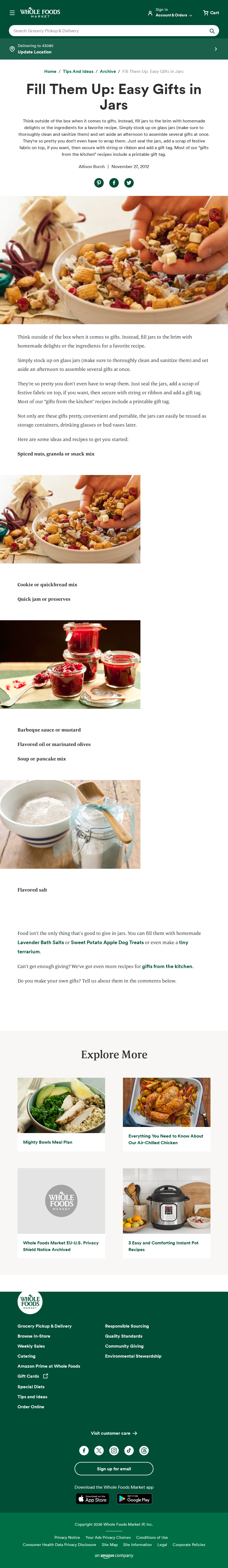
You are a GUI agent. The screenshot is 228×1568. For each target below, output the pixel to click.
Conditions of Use (152, 1537)
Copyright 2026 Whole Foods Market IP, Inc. (114, 1524)
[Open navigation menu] (12, 12)
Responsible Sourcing (127, 1326)
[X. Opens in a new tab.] (129, 183)
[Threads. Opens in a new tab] (144, 1450)
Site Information (137, 1544)
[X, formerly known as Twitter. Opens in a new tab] (99, 1450)
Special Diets (31, 1387)
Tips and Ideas (32, 1397)
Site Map (110, 1544)
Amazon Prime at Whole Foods (49, 1366)
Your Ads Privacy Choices (108, 1537)
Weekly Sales (31, 1346)
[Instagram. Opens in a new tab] (114, 1450)
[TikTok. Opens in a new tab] (129, 1450)
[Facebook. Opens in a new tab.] (114, 183)
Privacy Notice (67, 1537)
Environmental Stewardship (133, 1356)
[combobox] (104, 30)
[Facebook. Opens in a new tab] (84, 1450)
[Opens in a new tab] (93, 1498)
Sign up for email (114, 1469)
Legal (162, 1544)
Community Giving (124, 1346)
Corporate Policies (189, 1544)
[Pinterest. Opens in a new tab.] (99, 183)
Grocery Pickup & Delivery (45, 1326)
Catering (27, 1356)
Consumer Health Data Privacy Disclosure (59, 1544)
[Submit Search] (212, 30)
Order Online (31, 1407)
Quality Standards (123, 1336)
